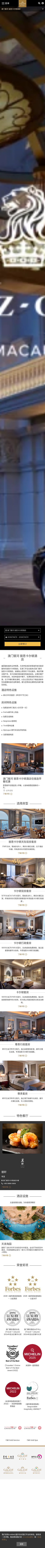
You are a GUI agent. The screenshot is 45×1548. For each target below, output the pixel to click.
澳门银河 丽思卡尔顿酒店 (10, 9)
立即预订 (22, 644)
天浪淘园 (6, 1243)
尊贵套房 (23, 1093)
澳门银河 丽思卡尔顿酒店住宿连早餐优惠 (22, 780)
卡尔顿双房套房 (22, 891)
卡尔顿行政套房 (22, 943)
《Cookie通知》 (28, 1537)
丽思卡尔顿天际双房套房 (22, 841)
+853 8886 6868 (9, 1183)
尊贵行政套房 (22, 1044)
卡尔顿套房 (22, 992)
